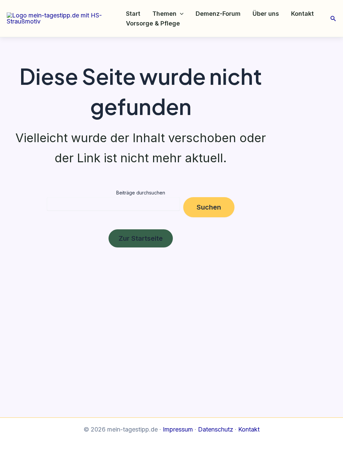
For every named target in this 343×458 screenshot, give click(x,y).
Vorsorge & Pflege (153, 23)
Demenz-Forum (218, 13)
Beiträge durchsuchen (140, 192)
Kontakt (302, 13)
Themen (164, 13)
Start (133, 13)
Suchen (209, 207)
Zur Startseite (141, 238)
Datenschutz (215, 429)
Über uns (266, 13)
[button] (180, 14)
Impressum (178, 429)
